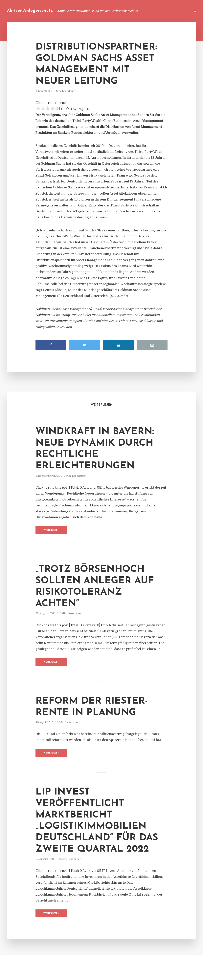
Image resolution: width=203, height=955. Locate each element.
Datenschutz (179, 11)
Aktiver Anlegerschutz (30, 11)
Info (125, 11)
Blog (112, 11)
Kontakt (139, 11)
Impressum (158, 11)
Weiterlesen (51, 530)
